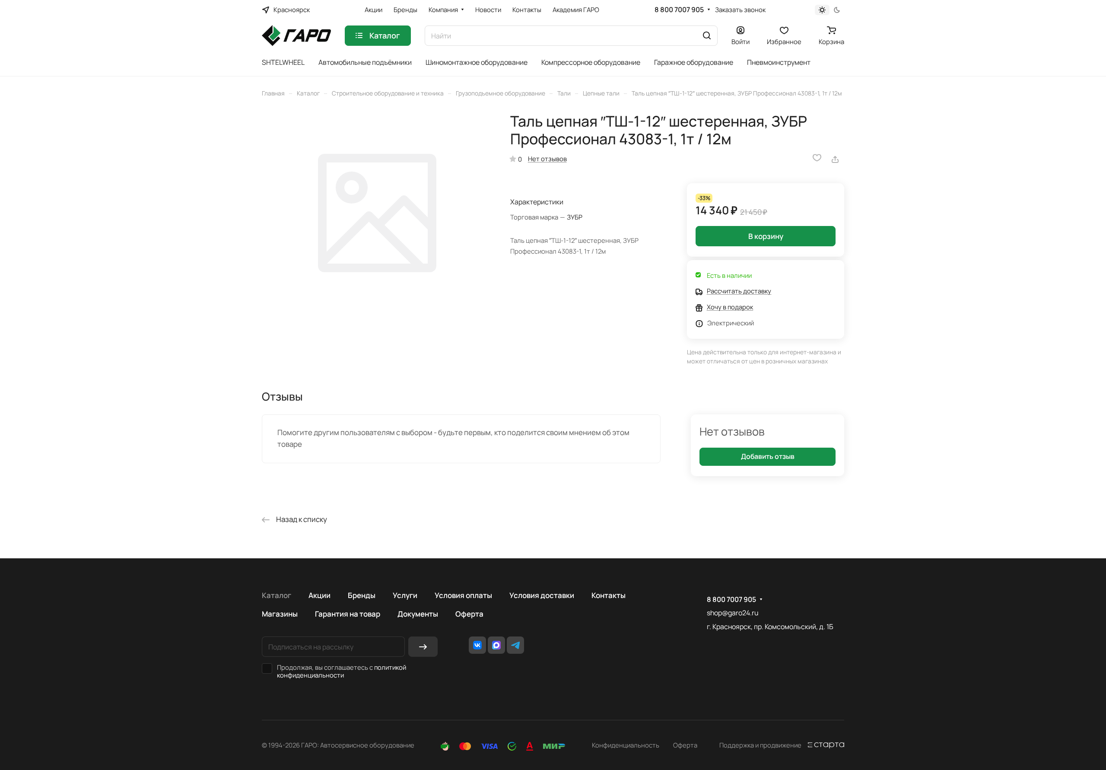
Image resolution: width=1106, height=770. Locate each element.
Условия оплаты (463, 595)
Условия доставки (541, 595)
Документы (417, 614)
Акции (319, 595)
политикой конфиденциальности (341, 671)
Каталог (276, 595)
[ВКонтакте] (477, 645)
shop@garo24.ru (732, 612)
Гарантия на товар (347, 614)
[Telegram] (515, 645)
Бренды (361, 595)
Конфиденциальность (625, 745)
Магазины (280, 614)
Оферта (469, 614)
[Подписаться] (423, 646)
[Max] (496, 645)
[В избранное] (817, 158)
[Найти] (707, 35)
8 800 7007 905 (679, 10)
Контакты (608, 595)
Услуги (405, 595)
